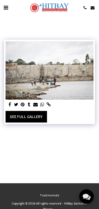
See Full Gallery (26, 116)
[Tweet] (16, 104)
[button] (5, 8)
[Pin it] (22, 104)
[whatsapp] (42, 104)
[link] (48, 104)
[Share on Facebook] (9, 104)
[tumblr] (29, 104)
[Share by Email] (35, 104)
